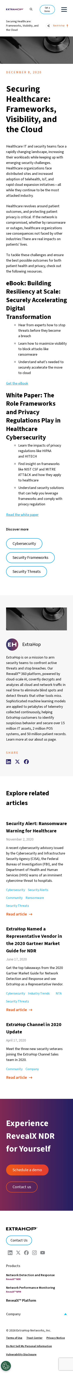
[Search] (29, 9)
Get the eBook (17, 383)
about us (40, 739)
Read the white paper (22, 514)
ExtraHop (31, 644)
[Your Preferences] (6, 1366)
